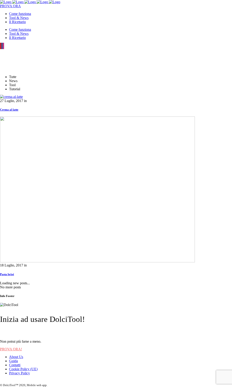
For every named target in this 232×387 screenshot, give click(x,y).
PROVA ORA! (11, 349)
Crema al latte (9, 109)
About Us (16, 357)
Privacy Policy (19, 373)
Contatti (14, 365)
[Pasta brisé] (97, 261)
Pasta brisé (7, 274)
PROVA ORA (10, 6)
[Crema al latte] (11, 97)
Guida (13, 361)
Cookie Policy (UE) (23, 369)
